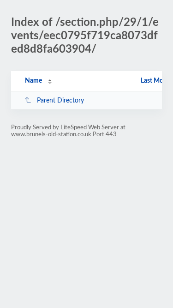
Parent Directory (60, 100)
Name (33, 81)
